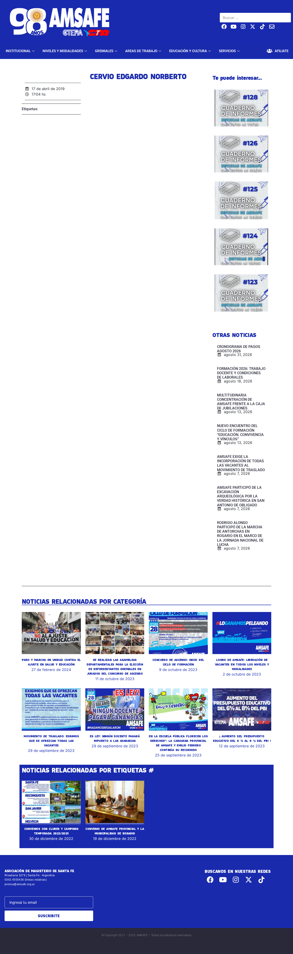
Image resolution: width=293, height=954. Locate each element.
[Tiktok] (262, 26)
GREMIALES (104, 51)
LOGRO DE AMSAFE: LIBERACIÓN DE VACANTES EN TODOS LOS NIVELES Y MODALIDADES (242, 664)
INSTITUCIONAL (18, 51)
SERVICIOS (227, 51)
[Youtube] (233, 26)
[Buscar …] (255, 17)
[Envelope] (272, 26)
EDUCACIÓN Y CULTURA (188, 51)
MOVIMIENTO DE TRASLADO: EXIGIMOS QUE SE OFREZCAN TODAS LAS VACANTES (51, 740)
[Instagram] (243, 26)
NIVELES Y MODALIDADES (63, 51)
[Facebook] (224, 26)
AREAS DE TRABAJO (141, 51)
